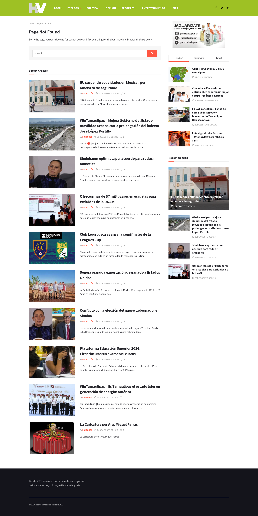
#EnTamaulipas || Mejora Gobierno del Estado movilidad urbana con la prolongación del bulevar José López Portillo (119, 126)
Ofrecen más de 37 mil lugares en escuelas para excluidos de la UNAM (210, 269)
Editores (87, 137)
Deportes (127, 8)
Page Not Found (44, 23)
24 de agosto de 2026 (107, 397)
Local (58, 8)
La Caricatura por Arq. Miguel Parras (109, 424)
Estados (73, 8)
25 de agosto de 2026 (108, 93)
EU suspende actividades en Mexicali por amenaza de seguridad (197, 199)
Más (175, 8)
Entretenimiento (153, 8)
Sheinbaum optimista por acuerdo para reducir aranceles (207, 249)
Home (31, 23)
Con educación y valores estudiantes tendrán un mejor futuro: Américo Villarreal (210, 92)
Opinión (110, 8)
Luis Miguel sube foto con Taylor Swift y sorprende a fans (208, 136)
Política (92, 8)
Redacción (88, 93)
